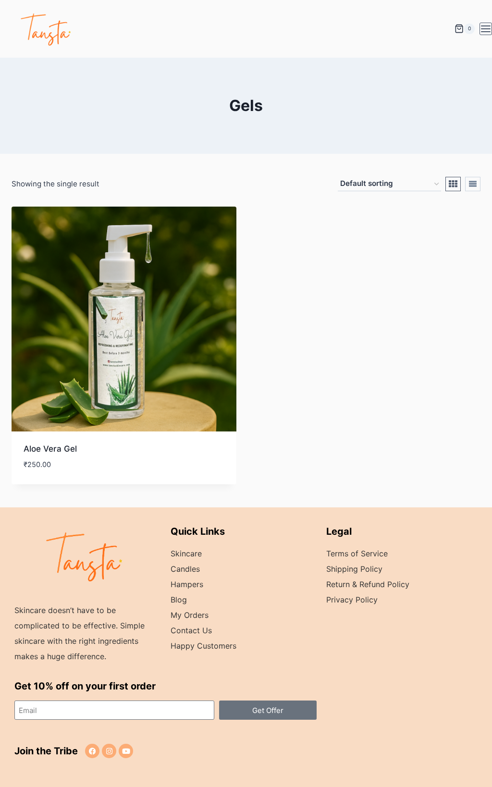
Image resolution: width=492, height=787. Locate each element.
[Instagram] (109, 751)
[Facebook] (92, 751)
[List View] (472, 184)
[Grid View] (453, 184)
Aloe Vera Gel (50, 449)
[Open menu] (486, 29)
